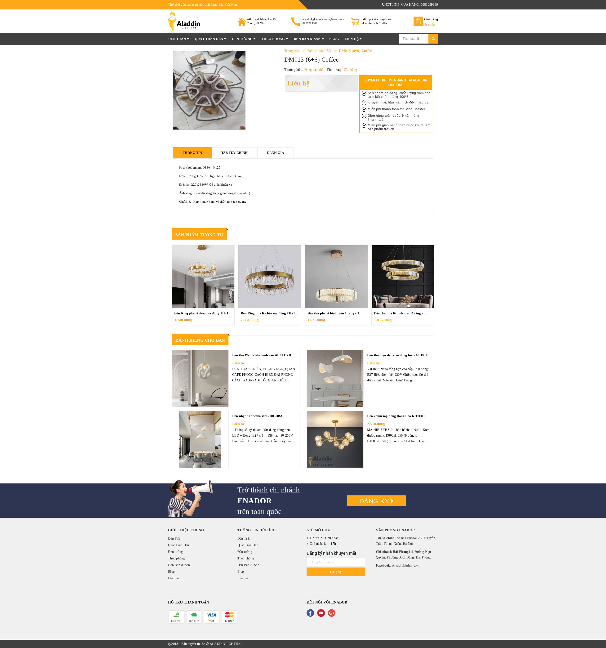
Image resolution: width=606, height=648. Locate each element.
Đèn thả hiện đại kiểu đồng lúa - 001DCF (397, 355)
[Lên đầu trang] (597, 634)
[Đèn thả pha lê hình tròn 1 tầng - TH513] (336, 276)
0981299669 (310, 23)
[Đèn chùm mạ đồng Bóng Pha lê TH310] (335, 439)
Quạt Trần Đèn (209, 39)
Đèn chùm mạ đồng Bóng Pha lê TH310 (396, 416)
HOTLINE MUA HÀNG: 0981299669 (411, 4)
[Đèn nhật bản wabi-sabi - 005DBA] (200, 439)
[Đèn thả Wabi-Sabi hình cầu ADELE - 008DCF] (200, 378)
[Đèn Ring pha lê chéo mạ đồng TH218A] (269, 276)
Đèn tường (243, 39)
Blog (334, 39)
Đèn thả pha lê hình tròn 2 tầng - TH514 (404, 313)
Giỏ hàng (431, 19)
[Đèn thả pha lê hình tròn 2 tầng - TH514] (403, 276)
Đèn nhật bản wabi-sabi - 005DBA (257, 416)
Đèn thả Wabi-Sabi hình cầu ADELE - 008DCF (266, 355)
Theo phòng (274, 39)
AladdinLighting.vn (405, 565)
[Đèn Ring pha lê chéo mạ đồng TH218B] (203, 276)
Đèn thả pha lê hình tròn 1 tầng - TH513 (337, 313)
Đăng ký (375, 501)
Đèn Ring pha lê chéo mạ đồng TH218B (203, 313)
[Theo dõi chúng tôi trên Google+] (332, 613)
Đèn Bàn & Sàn (308, 39)
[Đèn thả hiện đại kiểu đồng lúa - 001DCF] (335, 378)
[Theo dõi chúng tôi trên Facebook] (311, 613)
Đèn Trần (177, 39)
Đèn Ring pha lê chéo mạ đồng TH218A (270, 313)
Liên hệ (352, 39)
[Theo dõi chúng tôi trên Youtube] (322, 613)
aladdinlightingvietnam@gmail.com (323, 19)
